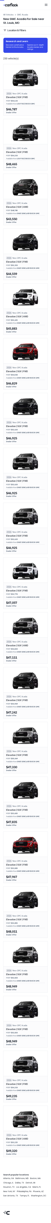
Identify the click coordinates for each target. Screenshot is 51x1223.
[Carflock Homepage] (10, 4)
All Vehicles (8, 14)
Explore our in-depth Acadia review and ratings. (35, 47)
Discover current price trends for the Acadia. (15, 46)
